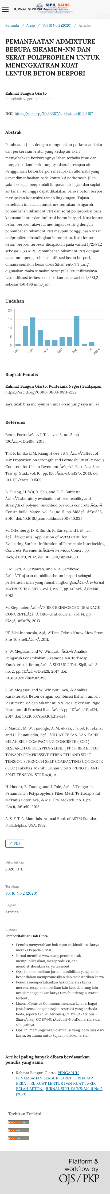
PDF (16, 843)
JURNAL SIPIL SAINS (31, 9)
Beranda (12, 25)
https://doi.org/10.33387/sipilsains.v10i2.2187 (54, 113)
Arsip (30, 25)
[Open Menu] (5, 9)
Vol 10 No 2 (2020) (56, 25)
